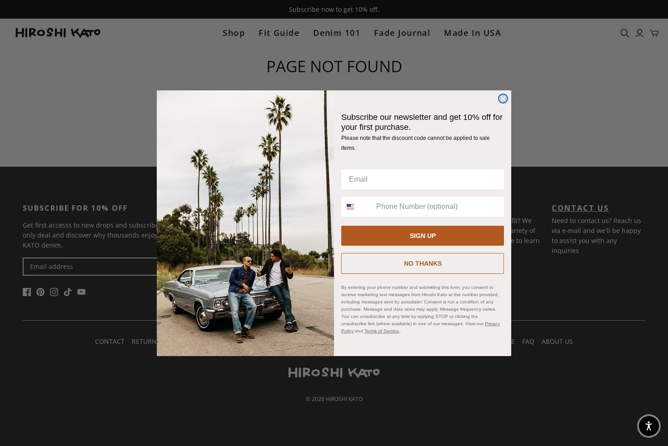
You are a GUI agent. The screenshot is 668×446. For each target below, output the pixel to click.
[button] (649, 426)
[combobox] (357, 206)
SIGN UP (423, 235)
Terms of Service (381, 330)
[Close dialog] (503, 98)
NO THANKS (423, 263)
